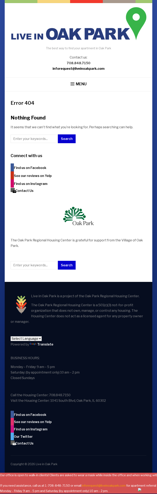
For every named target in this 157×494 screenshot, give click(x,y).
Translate (45, 344)
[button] (79, 84)
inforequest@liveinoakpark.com (78, 69)
